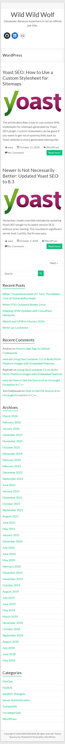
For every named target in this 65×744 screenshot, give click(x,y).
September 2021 (13, 510)
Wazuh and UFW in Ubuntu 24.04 (23, 321)
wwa (10, 147)
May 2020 (9, 560)
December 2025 (12, 434)
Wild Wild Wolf (32, 14)
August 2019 (11, 591)
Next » (54, 263)
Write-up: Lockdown (15, 327)
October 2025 (11, 447)
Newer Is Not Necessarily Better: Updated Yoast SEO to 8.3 (30, 175)
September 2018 (13, 635)
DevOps (8, 681)
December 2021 (12, 497)
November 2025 (13, 441)
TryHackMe (10, 706)
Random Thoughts (14, 693)
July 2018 (9, 647)
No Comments (16, 152)
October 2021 (11, 503)
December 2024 (12, 453)
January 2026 (11, 428)
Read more (54, 152)
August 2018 (11, 641)
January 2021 (11, 535)
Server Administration (16, 700)
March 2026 (10, 416)
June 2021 (9, 522)
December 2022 (12, 472)
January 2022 (11, 491)
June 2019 (9, 604)
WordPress (52, 147)
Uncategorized (12, 712)
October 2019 (11, 585)
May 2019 (9, 610)
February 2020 (12, 566)
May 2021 (9, 528)
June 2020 (9, 553)
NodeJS (7, 687)
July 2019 (9, 597)
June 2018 (9, 654)
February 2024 (12, 460)
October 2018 (11, 629)
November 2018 (13, 622)
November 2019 (13, 579)
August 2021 (11, 516)
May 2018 (9, 660)
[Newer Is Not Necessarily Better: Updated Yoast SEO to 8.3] (32, 189)
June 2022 (9, 485)
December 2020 (12, 541)
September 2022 (13, 478)
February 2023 (12, 466)
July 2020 (9, 547)
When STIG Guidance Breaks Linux (24, 304)
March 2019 (10, 616)
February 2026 (12, 422)
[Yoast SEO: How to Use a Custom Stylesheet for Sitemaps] (32, 91)
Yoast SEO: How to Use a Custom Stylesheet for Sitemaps (28, 77)
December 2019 (12, 572)
